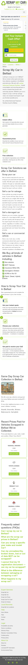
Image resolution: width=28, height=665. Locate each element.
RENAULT (12, 486)
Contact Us (20, 9)
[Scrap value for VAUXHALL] (14, 442)
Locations (11, 64)
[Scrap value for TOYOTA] (14, 462)
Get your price (14, 454)
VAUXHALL (11, 446)
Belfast (18, 64)
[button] (8, 662)
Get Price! (14, 60)
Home (4, 64)
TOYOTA (11, 466)
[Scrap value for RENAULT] (14, 482)
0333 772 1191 (10, 9)
